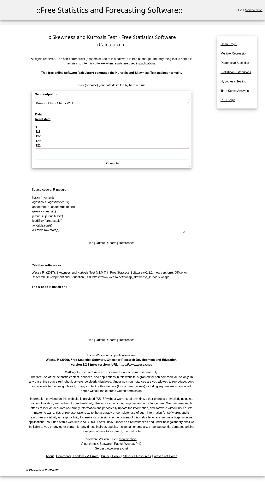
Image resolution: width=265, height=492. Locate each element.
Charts (111, 243)
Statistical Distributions (235, 72)
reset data (43, 119)
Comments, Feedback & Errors (77, 456)
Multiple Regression (233, 53)
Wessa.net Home (165, 456)
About (50, 456)
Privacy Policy (110, 456)
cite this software (93, 63)
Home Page (228, 44)
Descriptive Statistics (234, 62)
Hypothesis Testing (233, 81)
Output (100, 243)
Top (90, 243)
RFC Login (227, 100)
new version (254, 10)
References (127, 243)
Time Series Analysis (234, 90)
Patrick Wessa (124, 443)
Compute (112, 163)
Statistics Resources (137, 456)
